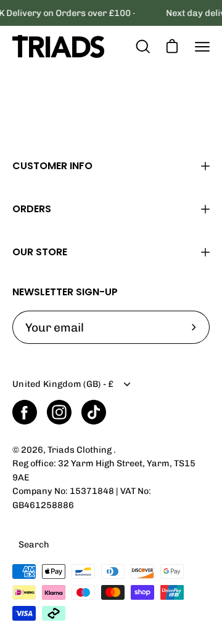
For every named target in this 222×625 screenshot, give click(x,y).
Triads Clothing (80, 449)
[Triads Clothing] (58, 46)
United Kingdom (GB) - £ (63, 383)
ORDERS (31, 209)
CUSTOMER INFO (52, 166)
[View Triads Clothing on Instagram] (59, 412)
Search (33, 544)
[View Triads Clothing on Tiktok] (93, 412)
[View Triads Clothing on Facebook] (24, 412)
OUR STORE (39, 252)
